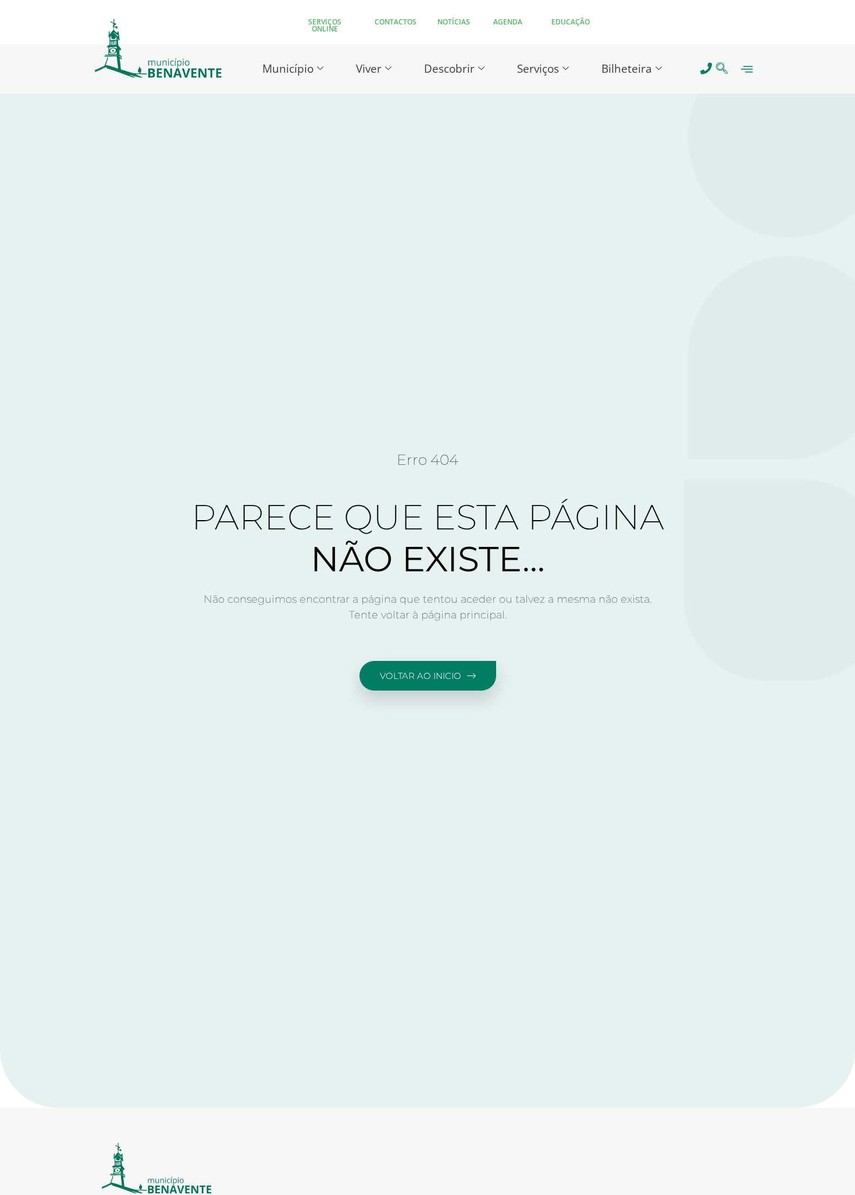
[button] (722, 69)
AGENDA (507, 22)
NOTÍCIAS (453, 22)
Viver (369, 68)
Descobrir (449, 68)
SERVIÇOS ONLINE (324, 25)
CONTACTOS (395, 22)
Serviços (538, 68)
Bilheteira (626, 68)
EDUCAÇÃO (570, 22)
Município (288, 68)
